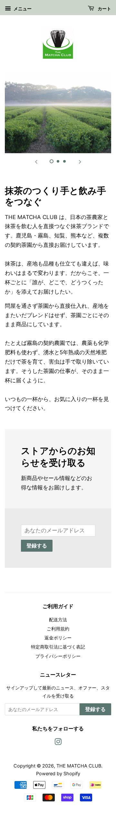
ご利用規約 (58, 628)
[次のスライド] (80, 161)
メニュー (22, 8)
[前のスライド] (36, 161)
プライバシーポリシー (58, 656)
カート (104, 9)
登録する (36, 545)
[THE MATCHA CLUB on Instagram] (58, 743)
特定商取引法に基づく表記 (58, 646)
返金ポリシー (58, 637)
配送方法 (58, 619)
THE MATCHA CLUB (78, 765)
